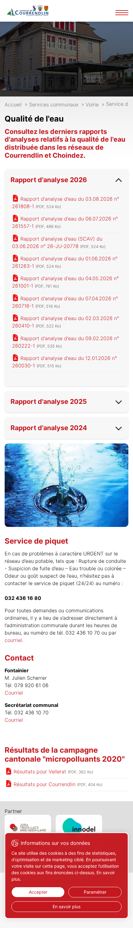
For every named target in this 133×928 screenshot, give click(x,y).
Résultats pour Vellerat (52, 771)
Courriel (14, 693)
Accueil (13, 104)
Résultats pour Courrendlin (57, 784)
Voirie (92, 104)
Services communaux (53, 104)
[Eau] (66, 485)
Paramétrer (95, 892)
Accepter (38, 892)
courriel (13, 640)
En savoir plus (66, 906)
